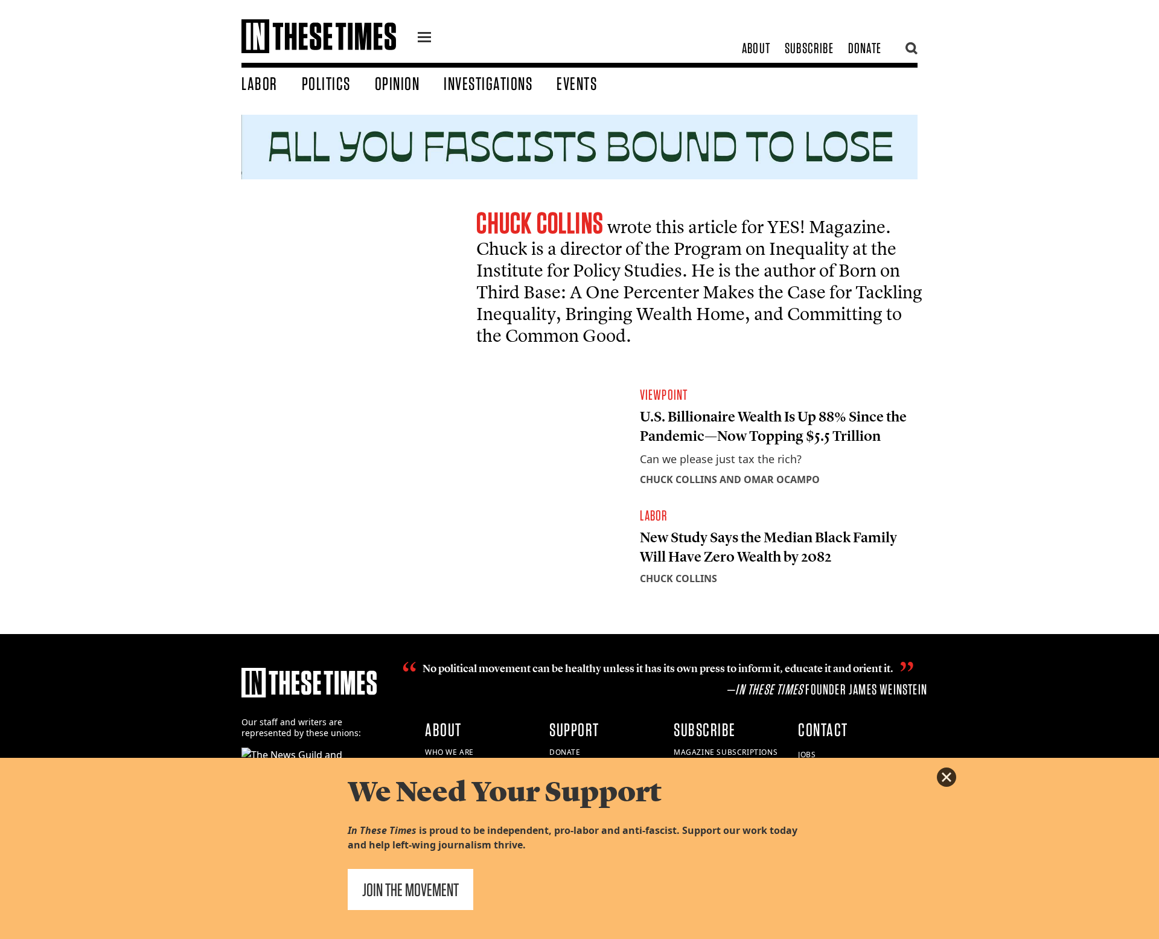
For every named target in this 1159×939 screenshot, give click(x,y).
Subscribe (809, 48)
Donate (864, 48)
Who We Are (449, 752)
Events (577, 83)
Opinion (397, 83)
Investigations (488, 83)
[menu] (424, 38)
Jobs (807, 754)
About (756, 48)
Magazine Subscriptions (725, 752)
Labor (259, 83)
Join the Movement (410, 889)
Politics (326, 83)
